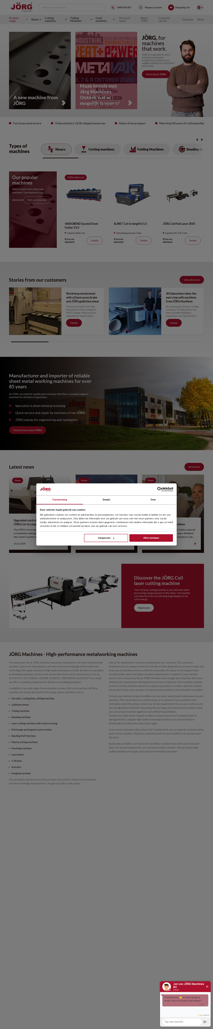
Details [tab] (106, 499)
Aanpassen (104, 538)
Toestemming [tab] (59, 499)
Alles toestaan (151, 538)
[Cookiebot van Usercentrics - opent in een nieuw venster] (159, 489)
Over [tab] (153, 499)
